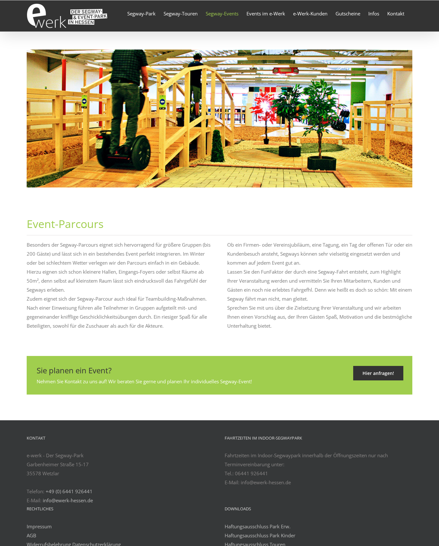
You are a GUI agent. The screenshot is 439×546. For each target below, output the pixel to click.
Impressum (39, 526)
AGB (31, 535)
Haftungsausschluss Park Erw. (258, 526)
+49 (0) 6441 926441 (69, 491)
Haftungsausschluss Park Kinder (260, 535)
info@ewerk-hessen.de (68, 500)
